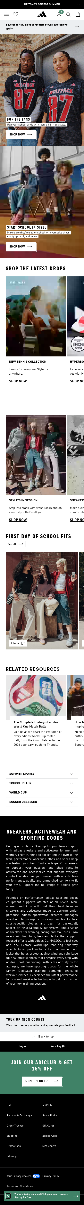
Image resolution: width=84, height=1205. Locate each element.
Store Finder (49, 1115)
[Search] (68, 14)
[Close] (8, 1196)
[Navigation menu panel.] (6, 14)
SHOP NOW (18, 381)
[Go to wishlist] (15, 14)
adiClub (47, 1105)
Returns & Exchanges (20, 1115)
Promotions (14, 1146)
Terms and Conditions (20, 1186)
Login (22, 1046)
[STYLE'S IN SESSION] (36, 470)
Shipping (12, 1136)
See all (12, 544)
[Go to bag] (77, 14)
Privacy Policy (50, 1176)
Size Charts (49, 1146)
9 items (15, 643)
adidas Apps (49, 1136)
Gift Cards (48, 1125)
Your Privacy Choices (19, 1176)
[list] (42, 331)
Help (9, 1105)
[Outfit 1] (42, 601)
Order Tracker (15, 1125)
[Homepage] (42, 15)
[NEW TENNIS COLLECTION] (36, 331)
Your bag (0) (58, 1046)
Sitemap (12, 1156)
